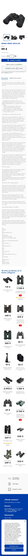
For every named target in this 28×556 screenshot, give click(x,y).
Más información (8, 542)
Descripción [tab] (4, 78)
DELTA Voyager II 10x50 (8, 413)
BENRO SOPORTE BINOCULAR (7, 368)
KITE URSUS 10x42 (7, 441)
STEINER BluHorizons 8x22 (20, 465)
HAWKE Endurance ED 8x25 (20, 440)
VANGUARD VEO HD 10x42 (8, 347)
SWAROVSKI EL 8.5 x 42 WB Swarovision (20, 292)
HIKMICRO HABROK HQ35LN (8, 392)
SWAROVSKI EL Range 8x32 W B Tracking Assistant (20, 416)
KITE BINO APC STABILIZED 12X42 (20, 392)
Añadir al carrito (14, 60)
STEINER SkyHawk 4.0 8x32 (7, 319)
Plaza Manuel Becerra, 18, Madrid (12, 502)
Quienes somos (7, 519)
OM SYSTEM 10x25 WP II (7, 290)
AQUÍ (9, 534)
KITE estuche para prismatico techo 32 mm (20, 369)
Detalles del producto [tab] (15, 78)
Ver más (10, 72)
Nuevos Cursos (7, 518)
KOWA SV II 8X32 (7, 466)
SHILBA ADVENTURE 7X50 (20, 345)
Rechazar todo (14, 546)
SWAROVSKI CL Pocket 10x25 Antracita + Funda (20, 321)
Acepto (14, 550)
